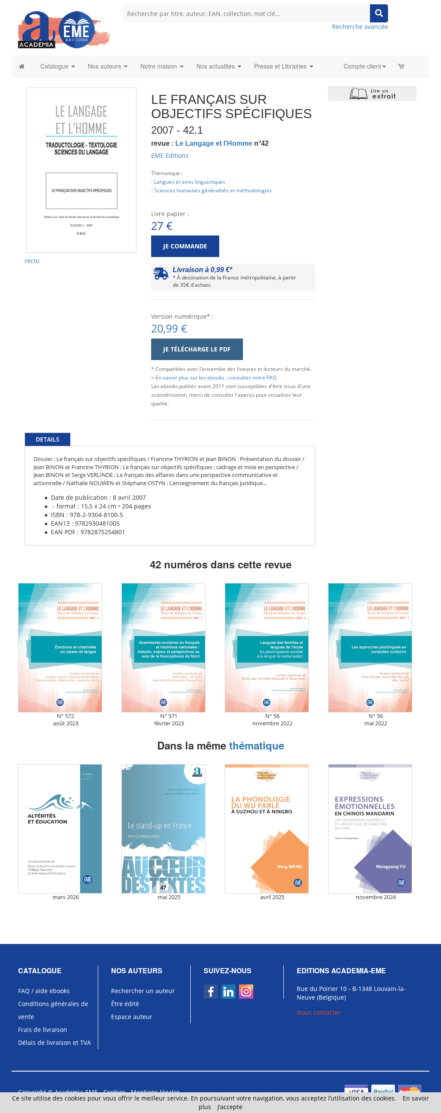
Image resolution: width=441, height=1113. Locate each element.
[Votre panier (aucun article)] (401, 66)
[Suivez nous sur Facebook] (211, 991)
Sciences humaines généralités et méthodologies (213, 190)
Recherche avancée (360, 26)
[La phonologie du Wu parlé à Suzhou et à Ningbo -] (272, 829)
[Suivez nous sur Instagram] (246, 991)
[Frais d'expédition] (160, 276)
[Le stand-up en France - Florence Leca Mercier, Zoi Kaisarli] (168, 829)
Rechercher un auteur (143, 991)
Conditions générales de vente (53, 1010)
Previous (13, 139)
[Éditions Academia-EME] (63, 29)
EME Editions (170, 155)
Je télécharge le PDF (197, 349)
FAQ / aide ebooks (44, 991)
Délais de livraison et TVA (54, 1042)
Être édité (125, 1004)
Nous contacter (319, 1012)
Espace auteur (131, 1017)
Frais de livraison (42, 1029)
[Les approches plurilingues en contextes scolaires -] (375, 647)
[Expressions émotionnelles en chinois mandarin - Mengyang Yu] (375, 829)
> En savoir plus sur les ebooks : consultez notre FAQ (213, 377)
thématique (256, 745)
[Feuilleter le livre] (372, 93)
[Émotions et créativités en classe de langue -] (65, 647)
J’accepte (229, 1107)
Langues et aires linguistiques (189, 181)
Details (47, 439)
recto (32, 261)
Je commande (185, 246)
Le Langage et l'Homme (213, 143)
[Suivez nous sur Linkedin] (228, 991)
